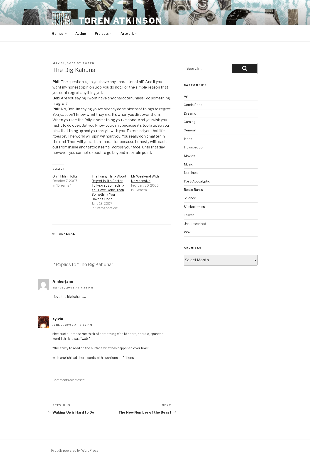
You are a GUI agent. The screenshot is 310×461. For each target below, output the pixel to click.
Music (188, 164)
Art (186, 96)
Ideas (188, 139)
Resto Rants (193, 190)
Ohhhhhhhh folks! (65, 176)
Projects (102, 33)
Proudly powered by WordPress (74, 450)
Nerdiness (191, 173)
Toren (88, 63)
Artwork (127, 33)
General (67, 233)
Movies (189, 156)
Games (58, 33)
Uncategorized (195, 224)
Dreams (190, 113)
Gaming (189, 122)
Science (190, 198)
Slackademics (194, 207)
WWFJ (189, 232)
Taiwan (189, 215)
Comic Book (193, 105)
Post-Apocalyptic (197, 181)
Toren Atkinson (120, 21)
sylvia (57, 319)
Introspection (194, 147)
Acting (80, 33)
